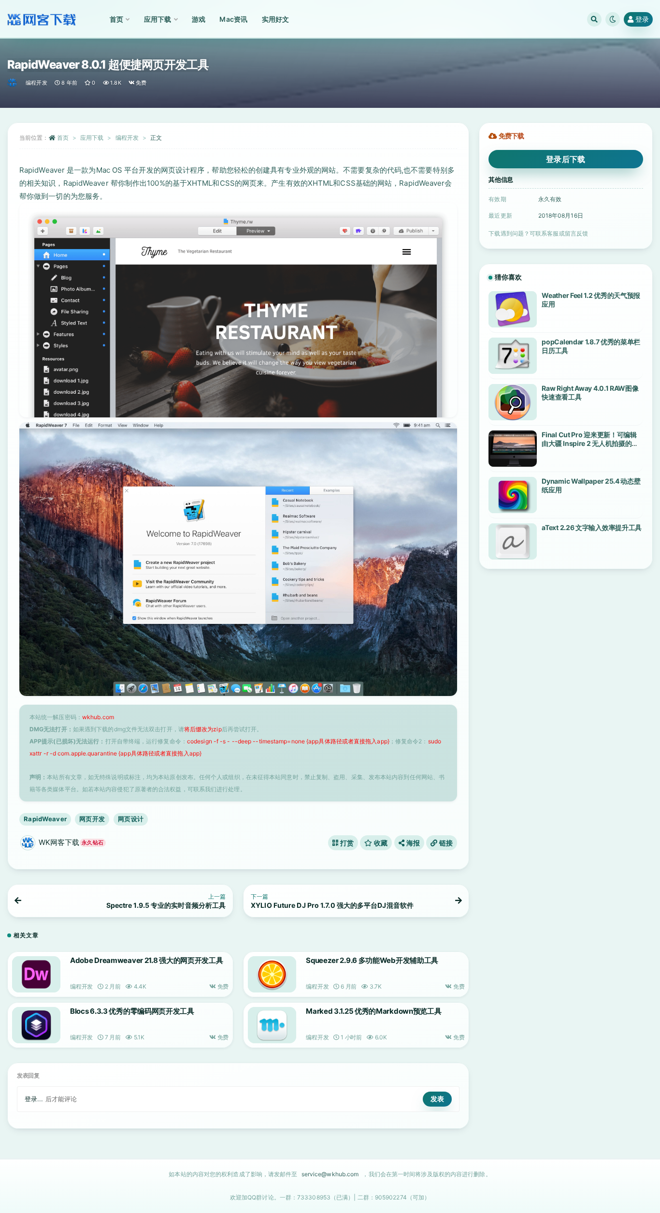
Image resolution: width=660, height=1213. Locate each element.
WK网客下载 (71, 842)
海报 (412, 843)
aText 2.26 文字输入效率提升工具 (592, 527)
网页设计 (130, 819)
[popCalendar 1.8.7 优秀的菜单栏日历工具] (512, 356)
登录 (642, 19)
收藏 (380, 843)
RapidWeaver (45, 819)
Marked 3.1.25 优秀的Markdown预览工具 (373, 1011)
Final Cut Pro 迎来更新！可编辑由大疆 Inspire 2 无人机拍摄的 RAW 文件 (589, 443)
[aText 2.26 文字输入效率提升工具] (512, 541)
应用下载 (91, 137)
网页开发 (92, 819)
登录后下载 (566, 159)
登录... (34, 1099)
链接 (445, 843)
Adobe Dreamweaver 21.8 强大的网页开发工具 (146, 960)
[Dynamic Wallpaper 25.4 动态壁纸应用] (512, 495)
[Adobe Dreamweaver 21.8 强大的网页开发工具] (36, 974)
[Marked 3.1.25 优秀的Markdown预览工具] (272, 1025)
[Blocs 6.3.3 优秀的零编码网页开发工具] (36, 1025)
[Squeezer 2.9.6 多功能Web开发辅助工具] (272, 974)
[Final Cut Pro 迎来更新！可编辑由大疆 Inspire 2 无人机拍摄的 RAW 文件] (512, 448)
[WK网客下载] (12, 83)
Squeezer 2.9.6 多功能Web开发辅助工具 (372, 960)
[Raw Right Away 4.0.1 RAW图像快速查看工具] (512, 402)
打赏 (346, 843)
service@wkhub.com (330, 1174)
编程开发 (36, 82)
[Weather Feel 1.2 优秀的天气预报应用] (512, 309)
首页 (63, 137)
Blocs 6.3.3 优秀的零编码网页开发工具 (132, 1011)
